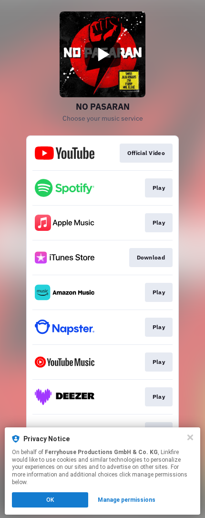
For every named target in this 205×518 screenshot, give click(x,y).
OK (50, 500)
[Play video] (102, 54)
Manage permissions (126, 500)
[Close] (190, 437)
